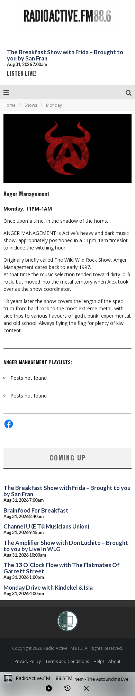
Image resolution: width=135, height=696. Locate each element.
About (114, 661)
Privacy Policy (28, 661)
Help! (98, 661)
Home (9, 105)
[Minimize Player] (86, 688)
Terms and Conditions (67, 661)
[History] (67, 688)
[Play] (49, 688)
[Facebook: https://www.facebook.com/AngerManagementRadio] (8, 424)
